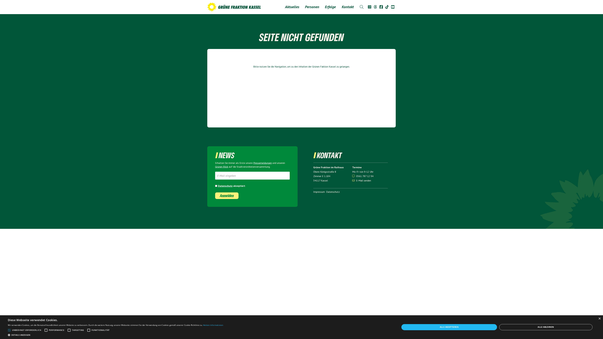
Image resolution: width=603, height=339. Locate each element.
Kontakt (348, 6)
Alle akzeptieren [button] (449, 327)
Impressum (319, 191)
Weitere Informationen (213, 325)
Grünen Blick (221, 166)
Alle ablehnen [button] (546, 327)
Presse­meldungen (262, 162)
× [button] (599, 318)
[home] (234, 7)
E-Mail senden (361, 180)
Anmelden (227, 195)
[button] (312, 6)
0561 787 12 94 (364, 176)
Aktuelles (292, 6)
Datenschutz (225, 185)
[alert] (301, 327)
